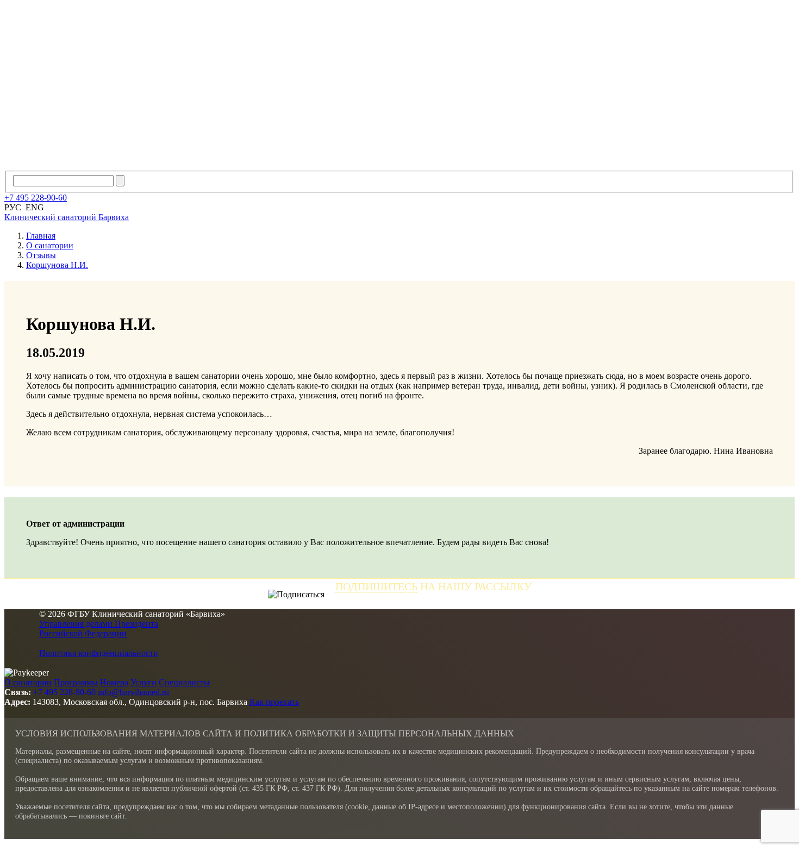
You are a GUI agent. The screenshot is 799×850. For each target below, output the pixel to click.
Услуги (143, 682)
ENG (35, 207)
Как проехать (274, 702)
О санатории (28, 682)
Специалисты (184, 682)
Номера (114, 682)
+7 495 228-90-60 (64, 692)
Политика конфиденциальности (98, 653)
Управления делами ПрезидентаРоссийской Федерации (98, 628)
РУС (12, 207)
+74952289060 (35, 197)
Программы (76, 682)
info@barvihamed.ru (133, 692)
